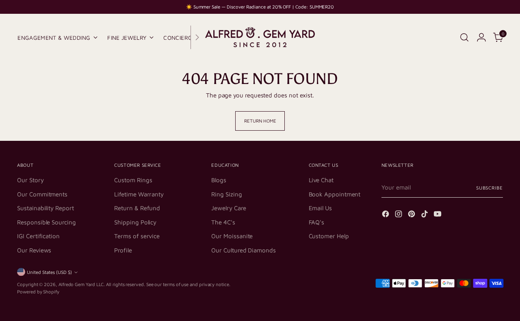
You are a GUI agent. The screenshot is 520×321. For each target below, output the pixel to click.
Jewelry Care (228, 208)
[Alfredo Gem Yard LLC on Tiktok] (425, 215)
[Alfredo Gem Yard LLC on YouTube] (438, 215)
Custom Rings (133, 180)
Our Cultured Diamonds (243, 250)
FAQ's (317, 222)
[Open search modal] (464, 37)
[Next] (197, 37)
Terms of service (137, 236)
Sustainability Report (45, 208)
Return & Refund (137, 208)
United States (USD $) (49, 272)
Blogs (218, 180)
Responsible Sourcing (46, 222)
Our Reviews (34, 250)
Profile (123, 250)
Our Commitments (42, 194)
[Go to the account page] (481, 37)
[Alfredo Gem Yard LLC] (260, 37)
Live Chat (321, 180)
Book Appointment (335, 194)
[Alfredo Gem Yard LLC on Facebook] (386, 215)
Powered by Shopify (38, 291)
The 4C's (223, 222)
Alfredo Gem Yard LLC (81, 284)
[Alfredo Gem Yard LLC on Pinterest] (412, 215)
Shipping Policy (135, 222)
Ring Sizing (226, 194)
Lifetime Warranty (139, 194)
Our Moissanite (232, 236)
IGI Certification (38, 236)
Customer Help (329, 236)
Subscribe (489, 187)
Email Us (320, 208)
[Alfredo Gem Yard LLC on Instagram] (399, 215)
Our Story (30, 180)
